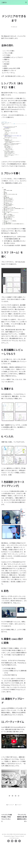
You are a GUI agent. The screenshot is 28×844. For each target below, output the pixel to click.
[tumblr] (19, 841)
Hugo (12, 836)
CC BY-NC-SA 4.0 (14, 838)
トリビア (19, 805)
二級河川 (4, 2)
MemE (22, 836)
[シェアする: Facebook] (12, 796)
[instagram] (16, 841)
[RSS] (8, 841)
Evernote (21, 93)
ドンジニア (20, 36)
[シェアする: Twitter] (9, 796)
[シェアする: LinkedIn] (15, 796)
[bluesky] (12, 841)
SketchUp (4, 334)
